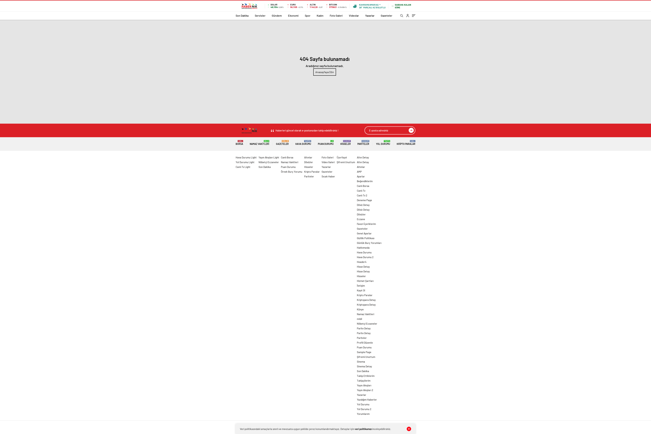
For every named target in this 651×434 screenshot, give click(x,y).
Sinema (361, 361)
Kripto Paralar (406, 142)
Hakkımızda (363, 247)
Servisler (260, 15)
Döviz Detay (363, 204)
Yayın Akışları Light (269, 157)
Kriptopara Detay (366, 299)
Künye (360, 309)
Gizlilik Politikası (365, 238)
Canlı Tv (361, 190)
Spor (307, 15)
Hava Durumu (303, 142)
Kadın (320, 15)
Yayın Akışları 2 (365, 390)
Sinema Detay (364, 366)
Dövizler (308, 162)
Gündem (277, 15)
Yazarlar (369, 15)
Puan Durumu (326, 142)
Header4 (362, 261)
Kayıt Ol (361, 290)
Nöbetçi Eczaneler (269, 162)
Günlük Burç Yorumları (369, 242)
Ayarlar (361, 176)
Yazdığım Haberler (367, 399)
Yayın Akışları (364, 385)
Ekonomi (293, 15)
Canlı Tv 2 (362, 195)
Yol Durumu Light (245, 162)
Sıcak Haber (328, 176)
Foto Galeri (336, 15)
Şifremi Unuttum (346, 162)
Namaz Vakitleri (259, 142)
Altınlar (308, 157)
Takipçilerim (363, 380)
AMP (359, 171)
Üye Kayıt (342, 157)
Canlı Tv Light (243, 166)
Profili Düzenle (365, 342)
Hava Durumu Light (246, 157)
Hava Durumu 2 (365, 257)
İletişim (361, 285)
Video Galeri (328, 162)
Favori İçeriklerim (366, 223)
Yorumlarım (363, 413)
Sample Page (364, 352)
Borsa (239, 142)
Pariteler (363, 142)
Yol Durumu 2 (364, 409)
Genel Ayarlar (364, 233)
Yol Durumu (383, 142)
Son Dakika (242, 15)
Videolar (354, 15)
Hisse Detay (363, 266)
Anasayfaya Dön (324, 72)
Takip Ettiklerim (365, 375)
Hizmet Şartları (365, 280)
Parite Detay (364, 328)
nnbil (359, 318)
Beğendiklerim (365, 181)
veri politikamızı (363, 428)
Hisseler (345, 142)
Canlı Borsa (287, 157)
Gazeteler (386, 15)
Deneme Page (364, 200)
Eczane (361, 219)
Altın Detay (363, 157)
